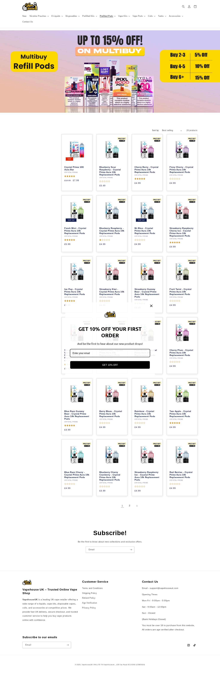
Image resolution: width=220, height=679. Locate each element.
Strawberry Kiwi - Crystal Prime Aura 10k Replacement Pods (111, 291)
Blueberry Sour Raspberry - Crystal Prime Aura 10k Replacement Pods (110, 171)
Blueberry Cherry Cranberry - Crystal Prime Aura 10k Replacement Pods (109, 476)
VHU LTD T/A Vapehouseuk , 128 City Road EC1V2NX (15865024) (119, 664)
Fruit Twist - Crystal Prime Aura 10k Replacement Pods (180, 291)
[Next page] (137, 506)
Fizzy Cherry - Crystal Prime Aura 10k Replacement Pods (181, 169)
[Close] (151, 305)
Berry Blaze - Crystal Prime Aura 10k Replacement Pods (110, 413)
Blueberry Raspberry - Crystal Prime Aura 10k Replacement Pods (111, 230)
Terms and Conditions (92, 588)
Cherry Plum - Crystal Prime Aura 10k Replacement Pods (181, 352)
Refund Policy (88, 598)
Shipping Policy (89, 593)
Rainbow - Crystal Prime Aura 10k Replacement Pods (145, 413)
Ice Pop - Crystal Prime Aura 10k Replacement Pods (74, 291)
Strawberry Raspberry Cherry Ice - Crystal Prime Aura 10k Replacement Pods (182, 232)
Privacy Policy (89, 608)
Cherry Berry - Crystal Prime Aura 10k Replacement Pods (146, 169)
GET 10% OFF (110, 365)
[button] (39, 16)
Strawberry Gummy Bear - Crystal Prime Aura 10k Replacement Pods (147, 293)
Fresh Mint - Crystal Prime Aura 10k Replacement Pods (75, 230)
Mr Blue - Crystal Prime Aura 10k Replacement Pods (145, 230)
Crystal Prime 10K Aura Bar (74, 168)
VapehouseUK (87, 664)
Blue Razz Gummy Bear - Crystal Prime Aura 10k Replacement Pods (76, 415)
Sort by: (155, 130)
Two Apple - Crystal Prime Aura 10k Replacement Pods (180, 413)
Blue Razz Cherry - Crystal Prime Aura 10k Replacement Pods (76, 474)
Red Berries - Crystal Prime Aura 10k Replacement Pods (181, 474)
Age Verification (89, 603)
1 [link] (122, 506)
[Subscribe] (131, 549)
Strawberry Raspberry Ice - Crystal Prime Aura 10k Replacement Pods (147, 476)
